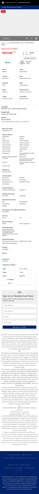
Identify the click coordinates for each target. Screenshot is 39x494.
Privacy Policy (25, 464)
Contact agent (6, 38)
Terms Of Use (13, 464)
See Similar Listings (29, 58)
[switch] (27, 38)
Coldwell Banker (13, 454)
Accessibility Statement (13, 468)
